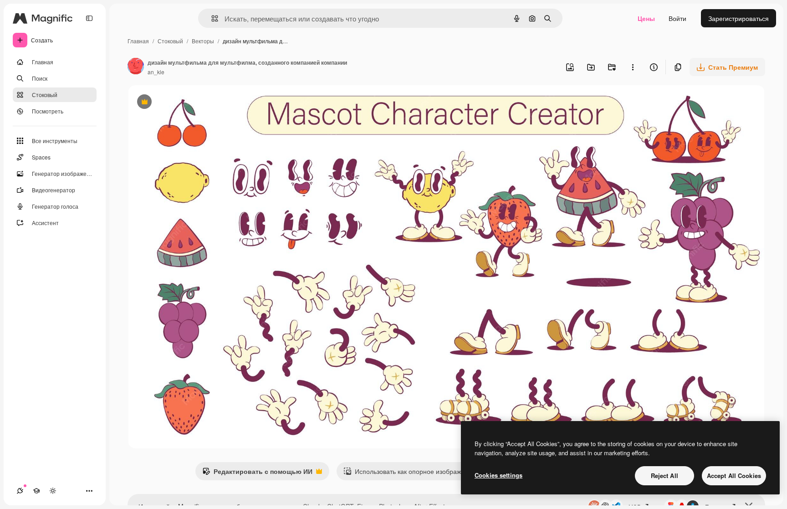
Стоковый (170, 41)
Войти (677, 18)
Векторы (203, 41)
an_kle (156, 72)
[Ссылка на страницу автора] (136, 67)
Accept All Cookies (734, 475)
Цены (646, 18)
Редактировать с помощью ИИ (257, 473)
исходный (189, 103)
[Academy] (36, 490)
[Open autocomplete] (211, 18)
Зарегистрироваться (738, 18)
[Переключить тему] (53, 490)
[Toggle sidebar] (89, 18)
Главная (138, 41)
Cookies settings (498, 475)
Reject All (664, 475)
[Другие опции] (632, 67)
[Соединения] (20, 490)
